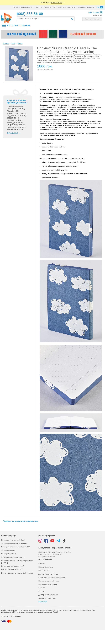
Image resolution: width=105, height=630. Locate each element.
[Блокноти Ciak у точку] (52, 35)
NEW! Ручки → (52, 2)
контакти (39, 7)
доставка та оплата (27, 7)
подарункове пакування (86, 7)
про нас (15, 7)
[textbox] (44, 18)
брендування (71, 7)
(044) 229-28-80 (55, 610)
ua (102, 7)
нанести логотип (59, 7)
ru (98, 7)
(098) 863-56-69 (30, 14)
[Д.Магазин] (6, 18)
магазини (48, 7)
